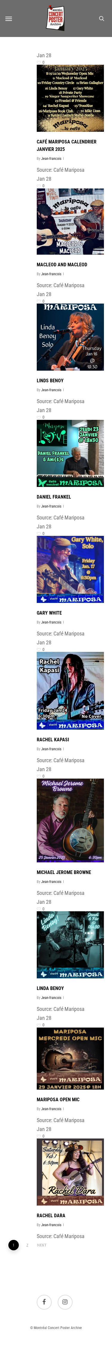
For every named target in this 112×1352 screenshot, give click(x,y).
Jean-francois (51, 159)
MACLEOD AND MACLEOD (62, 264)
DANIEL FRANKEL (54, 497)
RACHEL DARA (51, 1215)
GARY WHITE (49, 613)
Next (42, 1245)
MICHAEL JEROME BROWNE (64, 872)
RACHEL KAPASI (53, 739)
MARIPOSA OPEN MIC (58, 1099)
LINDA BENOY (50, 988)
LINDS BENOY (50, 380)
